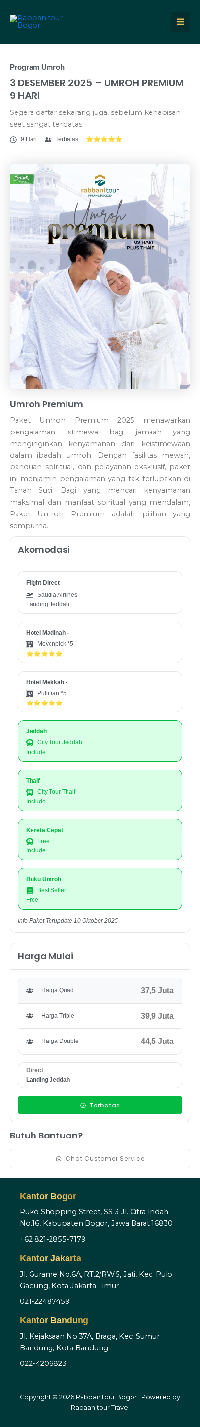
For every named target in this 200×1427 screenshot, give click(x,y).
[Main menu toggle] (180, 22)
